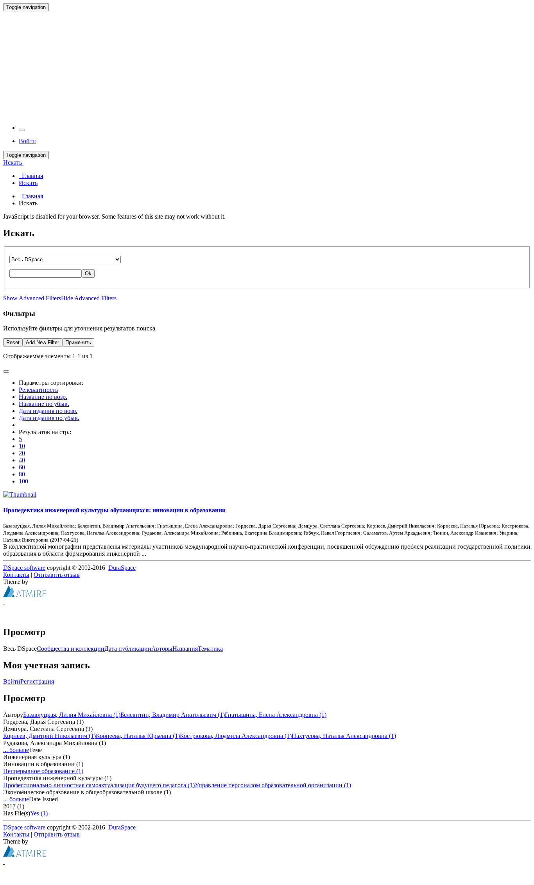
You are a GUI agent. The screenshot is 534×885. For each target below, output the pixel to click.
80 (22, 474)
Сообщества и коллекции (70, 648)
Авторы (161, 648)
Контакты (16, 574)
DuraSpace (122, 567)
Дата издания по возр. (48, 410)
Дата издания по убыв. (49, 418)
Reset (13, 342)
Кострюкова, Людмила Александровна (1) (236, 735)
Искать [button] (13, 162)
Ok (88, 273)
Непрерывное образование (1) (43, 771)
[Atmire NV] (24, 595)
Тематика (210, 648)
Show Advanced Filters (32, 298)
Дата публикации (127, 648)
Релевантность (38, 389)
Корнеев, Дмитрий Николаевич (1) (49, 735)
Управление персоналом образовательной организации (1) (273, 785)
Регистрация (37, 681)
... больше (16, 750)
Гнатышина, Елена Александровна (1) (275, 714)
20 (22, 453)
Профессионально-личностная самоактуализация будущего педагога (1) (99, 785)
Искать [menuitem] (28, 183)
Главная (32, 196)
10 (22, 446)
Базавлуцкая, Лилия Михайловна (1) (71, 714)
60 (22, 467)
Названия (185, 648)
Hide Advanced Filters (88, 298)
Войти (11, 681)
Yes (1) (39, 813)
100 (23, 481)
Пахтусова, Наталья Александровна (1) (344, 735)
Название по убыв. (44, 403)
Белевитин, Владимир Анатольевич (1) (172, 714)
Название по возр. (43, 396)
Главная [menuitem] (31, 175)
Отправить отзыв (57, 574)
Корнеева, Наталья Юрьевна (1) (138, 735)
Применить (78, 342)
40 (22, 460)
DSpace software (24, 567)
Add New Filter (42, 342)
